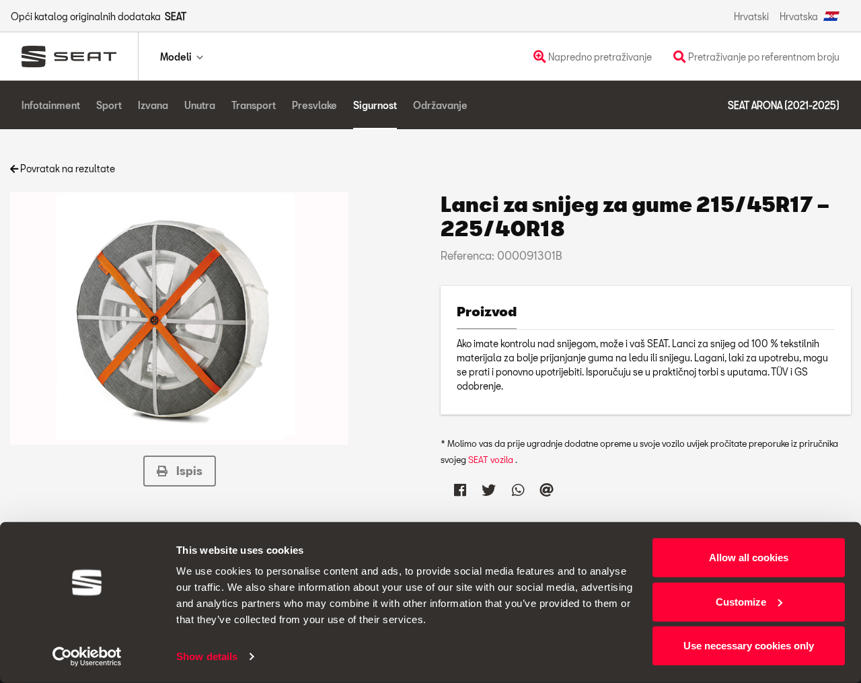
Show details (206, 656)
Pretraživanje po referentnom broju (762, 57)
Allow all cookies (748, 557)
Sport (109, 105)
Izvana (153, 105)
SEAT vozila (491, 459)
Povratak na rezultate (66, 168)
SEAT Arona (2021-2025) (783, 105)
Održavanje (440, 105)
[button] (179, 471)
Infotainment (51, 105)
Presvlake (314, 105)
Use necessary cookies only (748, 645)
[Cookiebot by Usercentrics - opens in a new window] (87, 657)
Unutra (199, 105)
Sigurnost (375, 105)
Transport (253, 105)
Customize (741, 601)
